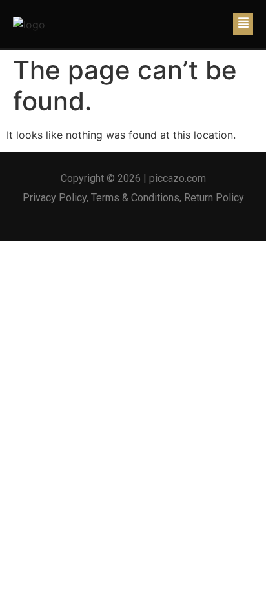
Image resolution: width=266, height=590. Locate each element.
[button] (243, 24)
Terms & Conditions (135, 198)
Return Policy (214, 198)
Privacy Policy (55, 198)
